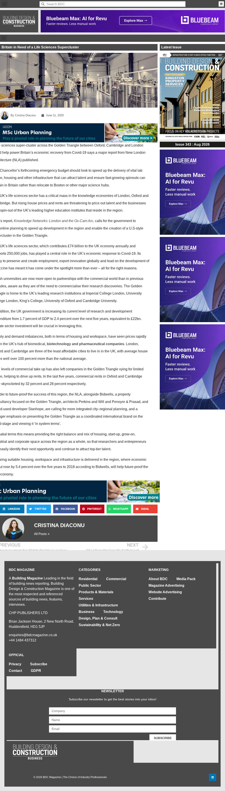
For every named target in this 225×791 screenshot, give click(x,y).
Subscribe (38, 664)
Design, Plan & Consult (98, 618)
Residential (88, 579)
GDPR (36, 671)
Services (86, 598)
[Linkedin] (221, 4)
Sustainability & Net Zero (99, 625)
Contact (15, 671)
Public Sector (90, 585)
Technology (113, 612)
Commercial (116, 579)
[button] (4, 4)
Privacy (15, 664)
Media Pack (186, 579)
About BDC (158, 579)
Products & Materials (96, 592)
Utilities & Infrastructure (98, 605)
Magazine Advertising (166, 585)
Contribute (157, 598)
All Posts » (41, 533)
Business (86, 612)
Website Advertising (165, 592)
